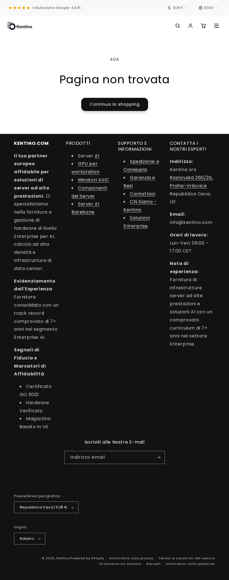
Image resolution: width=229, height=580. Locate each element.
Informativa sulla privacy (131, 558)
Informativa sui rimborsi (120, 564)
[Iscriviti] (158, 457)
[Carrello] (203, 25)
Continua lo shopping (115, 104)
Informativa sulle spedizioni (190, 564)
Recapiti (153, 564)
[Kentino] (19, 26)
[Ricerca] (177, 25)
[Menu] (216, 26)
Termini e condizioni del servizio (187, 558)
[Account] (190, 25)
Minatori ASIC (93, 180)
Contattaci (143, 194)
